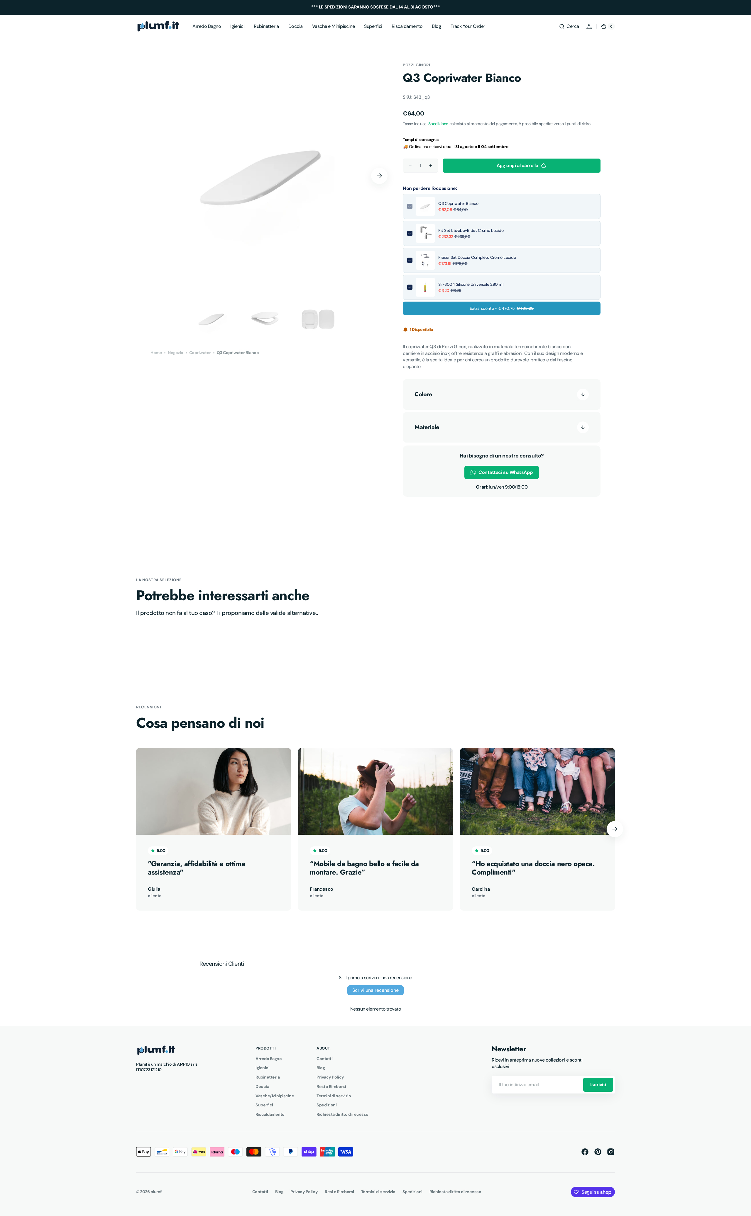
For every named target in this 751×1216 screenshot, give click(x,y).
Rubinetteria (268, 1077)
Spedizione (438, 123)
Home (156, 352)
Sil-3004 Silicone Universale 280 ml (470, 284)
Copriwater (200, 352)
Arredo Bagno (269, 1058)
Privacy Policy (330, 1077)
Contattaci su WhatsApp (505, 472)
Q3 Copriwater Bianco (458, 203)
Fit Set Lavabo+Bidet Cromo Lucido (470, 230)
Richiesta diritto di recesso (342, 1114)
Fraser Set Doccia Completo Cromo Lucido (477, 257)
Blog (321, 1067)
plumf (156, 1191)
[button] (569, 26)
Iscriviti (598, 1084)
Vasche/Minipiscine (275, 1095)
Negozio (175, 352)
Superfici (264, 1105)
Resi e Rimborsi (331, 1086)
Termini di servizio (334, 1095)
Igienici (262, 1067)
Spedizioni (326, 1105)
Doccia (262, 1086)
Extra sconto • (502, 308)
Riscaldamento (270, 1114)
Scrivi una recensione (375, 990)
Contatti (324, 1058)
